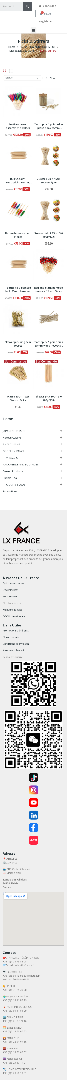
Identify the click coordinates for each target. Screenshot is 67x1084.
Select (23, 78)
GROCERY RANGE (14, 451)
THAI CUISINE (11, 444)
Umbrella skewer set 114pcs (18, 234)
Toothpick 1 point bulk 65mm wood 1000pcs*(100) (48, 344)
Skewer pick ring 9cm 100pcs (18, 343)
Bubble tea (10, 478)
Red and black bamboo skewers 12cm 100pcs (48, 289)
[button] (45, 13)
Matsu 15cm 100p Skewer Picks (18, 398)
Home (8, 419)
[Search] (27, 6)
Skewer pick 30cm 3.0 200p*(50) (49, 398)
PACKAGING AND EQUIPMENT (22, 464)
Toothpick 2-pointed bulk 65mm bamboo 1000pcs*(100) (18, 290)
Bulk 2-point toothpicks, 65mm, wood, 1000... (18, 181)
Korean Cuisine (12, 437)
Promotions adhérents (16, 630)
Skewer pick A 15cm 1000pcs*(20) (48, 180)
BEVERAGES (10, 458)
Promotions (10, 491)
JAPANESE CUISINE (14, 431)
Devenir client (10, 589)
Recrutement (10, 596)
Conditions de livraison (16, 643)
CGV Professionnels (14, 616)
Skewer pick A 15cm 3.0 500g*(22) (48, 234)
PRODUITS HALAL (14, 484)
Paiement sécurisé (13, 650)
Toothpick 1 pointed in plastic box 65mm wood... (48, 126)
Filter (52, 78)
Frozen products (13, 471)
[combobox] (8, 6)
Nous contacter (12, 637)
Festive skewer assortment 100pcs (18, 126)
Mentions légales (12, 609)
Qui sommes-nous (13, 583)
